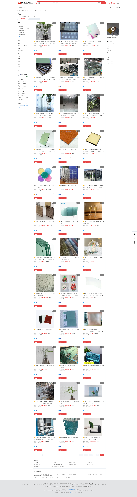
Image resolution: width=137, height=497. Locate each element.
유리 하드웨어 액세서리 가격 (58, 466)
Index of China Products (77, 486)
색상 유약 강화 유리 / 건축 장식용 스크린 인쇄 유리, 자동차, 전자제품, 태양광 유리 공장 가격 (69, 78)
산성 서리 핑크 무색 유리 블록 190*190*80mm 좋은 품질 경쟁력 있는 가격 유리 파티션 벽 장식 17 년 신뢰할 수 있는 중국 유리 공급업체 (93, 330)
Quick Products (56, 486)
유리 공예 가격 (37, 462)
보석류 (108, 55)
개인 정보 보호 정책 (63, 483)
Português (62, 484)
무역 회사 (22, 81)
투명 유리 (22, 34)
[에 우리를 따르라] (92, 483)
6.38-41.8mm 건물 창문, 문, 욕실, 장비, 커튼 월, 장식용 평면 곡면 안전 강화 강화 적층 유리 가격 (44, 438)
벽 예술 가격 (72, 462)
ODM (21, 93)
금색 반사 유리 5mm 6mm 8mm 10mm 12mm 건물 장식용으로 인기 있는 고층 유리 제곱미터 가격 (93, 150)
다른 (19, 36)
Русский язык (72, 484)
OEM (21, 95)
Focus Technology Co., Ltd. (70, 489)
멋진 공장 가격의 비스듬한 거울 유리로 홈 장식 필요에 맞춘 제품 (93, 222)
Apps (111, 7)
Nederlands (86, 484)
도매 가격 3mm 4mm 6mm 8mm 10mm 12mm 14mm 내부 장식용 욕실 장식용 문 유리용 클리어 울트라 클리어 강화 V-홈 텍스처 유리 (45, 402)
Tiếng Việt (104, 484)
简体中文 (33, 484)
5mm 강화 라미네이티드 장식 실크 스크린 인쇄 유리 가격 (69, 222)
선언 (51, 483)
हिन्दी (91, 484)
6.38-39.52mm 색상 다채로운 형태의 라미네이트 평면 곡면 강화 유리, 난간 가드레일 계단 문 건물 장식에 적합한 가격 (44, 258)
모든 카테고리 (22, 7)
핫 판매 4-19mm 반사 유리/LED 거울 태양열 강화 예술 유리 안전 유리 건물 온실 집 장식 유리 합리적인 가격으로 (44, 42)
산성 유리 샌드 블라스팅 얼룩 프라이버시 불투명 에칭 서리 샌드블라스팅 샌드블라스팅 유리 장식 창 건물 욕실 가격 (93, 294)
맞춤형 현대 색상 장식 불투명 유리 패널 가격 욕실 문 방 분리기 (69, 366)
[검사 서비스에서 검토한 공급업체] (24, 74)
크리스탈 (109, 50)
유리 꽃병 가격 (72, 464)
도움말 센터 (46, 483)
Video (54, 22)
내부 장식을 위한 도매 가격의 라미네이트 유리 (44, 222)
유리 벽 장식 (110, 61)
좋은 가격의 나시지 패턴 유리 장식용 (68, 149)
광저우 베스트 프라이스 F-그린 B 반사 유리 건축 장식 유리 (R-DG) (69, 330)
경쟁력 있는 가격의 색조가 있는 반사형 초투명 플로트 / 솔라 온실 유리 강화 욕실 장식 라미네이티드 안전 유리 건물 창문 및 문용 (45, 78)
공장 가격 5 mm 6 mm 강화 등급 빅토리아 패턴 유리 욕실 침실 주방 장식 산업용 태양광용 (69, 114)
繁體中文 (38, 484)
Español (51, 484)
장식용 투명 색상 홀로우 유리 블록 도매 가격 (94, 365)
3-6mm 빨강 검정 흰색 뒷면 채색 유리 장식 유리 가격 (45, 330)
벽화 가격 (54, 462)
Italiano (66, 484)
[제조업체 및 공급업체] (25, 2)
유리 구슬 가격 (37, 464)
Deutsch (56, 484)
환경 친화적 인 (22, 45)
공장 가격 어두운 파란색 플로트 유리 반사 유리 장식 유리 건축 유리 (93, 402)
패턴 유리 (22, 32)
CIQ (19, 61)
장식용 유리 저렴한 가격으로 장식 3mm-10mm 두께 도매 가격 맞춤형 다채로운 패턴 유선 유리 (45, 114)
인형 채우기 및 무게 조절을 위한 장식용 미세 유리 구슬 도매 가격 (44, 186)
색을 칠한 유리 (24, 28)
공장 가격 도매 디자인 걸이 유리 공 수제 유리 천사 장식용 (93, 258)
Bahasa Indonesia (111, 484)
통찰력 (86, 483)
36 (41, 455)
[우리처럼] (89, 483)
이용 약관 (72, 492)
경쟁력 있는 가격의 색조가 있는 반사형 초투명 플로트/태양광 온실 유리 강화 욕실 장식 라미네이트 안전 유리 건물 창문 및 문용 (44, 150)
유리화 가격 (89, 462)
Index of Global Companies (88, 486)
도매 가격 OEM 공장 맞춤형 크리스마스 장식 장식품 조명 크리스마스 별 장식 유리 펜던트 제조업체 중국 (69, 294)
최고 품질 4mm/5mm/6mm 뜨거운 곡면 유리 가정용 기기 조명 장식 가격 (93, 78)
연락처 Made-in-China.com (73, 483)
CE (20, 50)
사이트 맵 (82, 483)
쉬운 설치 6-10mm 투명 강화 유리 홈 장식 (69, 437)
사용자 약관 (55, 483)
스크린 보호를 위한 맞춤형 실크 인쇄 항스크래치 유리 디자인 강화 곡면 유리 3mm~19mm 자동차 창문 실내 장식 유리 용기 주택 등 (93, 438)
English (28, 484)
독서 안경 (109, 48)
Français (47, 484)
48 (44, 455)
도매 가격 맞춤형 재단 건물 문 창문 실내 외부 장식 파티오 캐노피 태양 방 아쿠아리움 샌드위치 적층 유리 (93, 186)
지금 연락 (39, 54)
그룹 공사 (22, 86)
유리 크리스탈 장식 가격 (57, 464)
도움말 (105, 7)
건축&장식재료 (21, 25)
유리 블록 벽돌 (110, 44)
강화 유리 (22, 26)
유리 (108, 59)
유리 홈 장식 (110, 63)
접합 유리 (22, 30)
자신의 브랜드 (23, 97)
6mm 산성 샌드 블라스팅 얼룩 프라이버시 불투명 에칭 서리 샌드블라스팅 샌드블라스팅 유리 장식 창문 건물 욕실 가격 (69, 42)
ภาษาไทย (95, 484)
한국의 (77, 484)
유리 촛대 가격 (90, 464)
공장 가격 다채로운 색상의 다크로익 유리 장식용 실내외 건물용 (93, 42)
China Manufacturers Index (65, 486)
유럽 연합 (21, 56)
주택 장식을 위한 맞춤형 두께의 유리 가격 (69, 185)
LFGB (20, 66)
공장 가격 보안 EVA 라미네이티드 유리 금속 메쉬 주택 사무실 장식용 (69, 258)
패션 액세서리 (110, 52)
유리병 (108, 46)
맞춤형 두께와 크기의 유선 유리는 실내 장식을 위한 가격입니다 (44, 294)
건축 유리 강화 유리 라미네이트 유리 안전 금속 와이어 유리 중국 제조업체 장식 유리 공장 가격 (93, 114)
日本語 (42, 484)
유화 (108, 57)
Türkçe (99, 484)
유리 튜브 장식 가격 (38, 466)
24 (37, 455)
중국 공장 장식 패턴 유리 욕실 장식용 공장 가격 (44, 366)
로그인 (118, 3)
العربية (81, 484)
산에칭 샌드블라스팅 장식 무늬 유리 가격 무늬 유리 (69, 402)
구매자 (97, 7)
